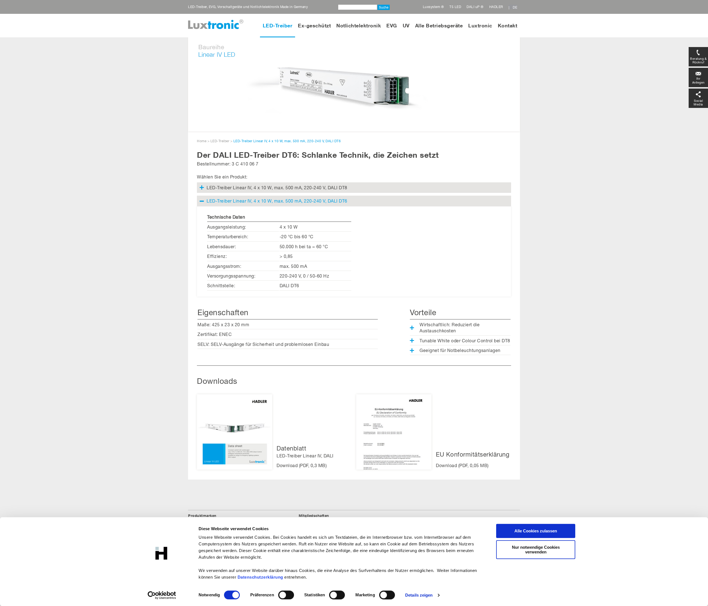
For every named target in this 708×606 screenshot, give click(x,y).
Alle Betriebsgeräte (439, 25)
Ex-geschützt (314, 25)
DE (515, 7)
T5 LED (455, 7)
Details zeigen (419, 595)
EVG (391, 25)
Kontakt (507, 25)
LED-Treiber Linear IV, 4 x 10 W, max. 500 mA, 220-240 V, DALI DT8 (277, 187)
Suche (383, 7)
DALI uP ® (475, 7)
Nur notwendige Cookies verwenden (536, 549)
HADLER (496, 7)
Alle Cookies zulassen (535, 531)
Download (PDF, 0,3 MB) (302, 465)
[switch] (286, 595)
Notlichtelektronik (358, 25)
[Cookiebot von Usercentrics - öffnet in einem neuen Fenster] (162, 595)
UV (406, 25)
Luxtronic (480, 25)
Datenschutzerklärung (260, 577)
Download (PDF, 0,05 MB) (462, 465)
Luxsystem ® (433, 7)
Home (201, 141)
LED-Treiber (278, 25)
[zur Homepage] (215, 24)
